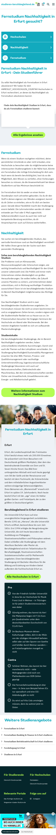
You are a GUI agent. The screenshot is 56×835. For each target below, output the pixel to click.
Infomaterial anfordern (10, 832)
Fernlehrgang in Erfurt (14, 748)
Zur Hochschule (26, 832)
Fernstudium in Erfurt (14, 728)
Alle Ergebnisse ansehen (28, 135)
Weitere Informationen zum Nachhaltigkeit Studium (28, 392)
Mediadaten (34, 780)
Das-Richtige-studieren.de (13, 799)
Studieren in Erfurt (13, 754)
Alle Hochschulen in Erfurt (23, 576)
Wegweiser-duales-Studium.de (15, 802)
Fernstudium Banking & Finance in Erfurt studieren (28, 735)
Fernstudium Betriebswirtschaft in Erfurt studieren (28, 741)
